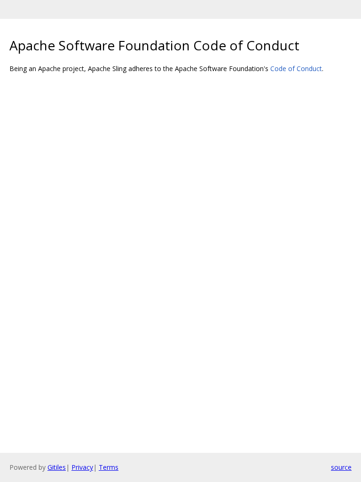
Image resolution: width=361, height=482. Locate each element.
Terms (108, 467)
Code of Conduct (296, 68)
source (341, 467)
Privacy (82, 467)
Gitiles (56, 467)
